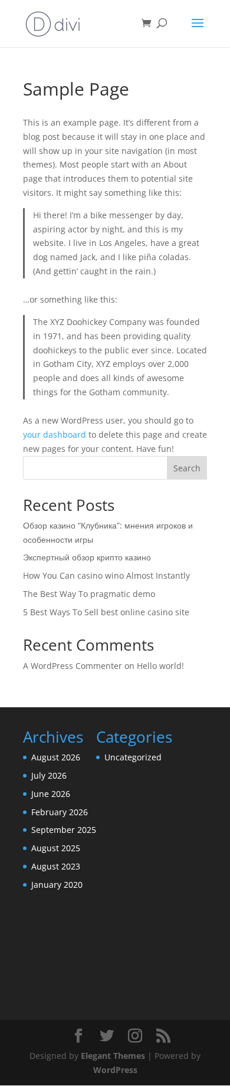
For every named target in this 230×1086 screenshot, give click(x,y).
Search (187, 468)
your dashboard (54, 434)
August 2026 (55, 757)
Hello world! (160, 665)
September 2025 (63, 829)
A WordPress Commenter (72, 665)
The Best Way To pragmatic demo (89, 593)
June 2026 (50, 793)
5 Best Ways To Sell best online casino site (106, 612)
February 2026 (59, 812)
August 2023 (55, 866)
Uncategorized (133, 757)
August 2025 (55, 848)
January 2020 (57, 884)
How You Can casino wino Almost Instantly (106, 575)
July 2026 (49, 775)
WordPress (115, 1069)
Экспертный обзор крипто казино (87, 557)
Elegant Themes (113, 1055)
